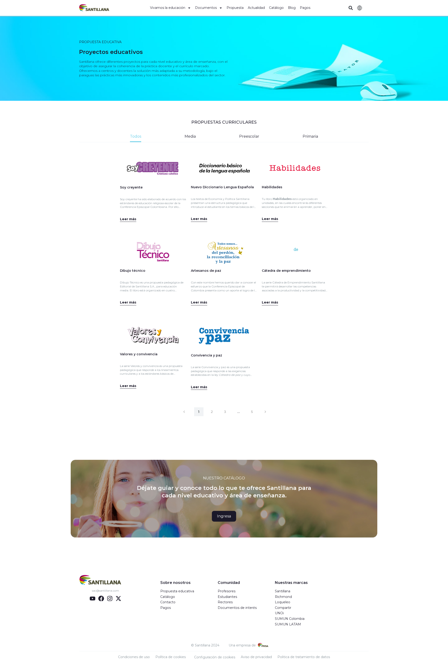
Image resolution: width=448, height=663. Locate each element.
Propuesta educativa (177, 591)
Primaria (310, 136)
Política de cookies (170, 657)
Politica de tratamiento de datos (303, 657)
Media (190, 136)
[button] (350, 8)
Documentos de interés (237, 608)
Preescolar (249, 136)
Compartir (283, 608)
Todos (135, 136)
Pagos (305, 8)
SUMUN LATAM (288, 624)
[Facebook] (101, 598)
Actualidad (256, 8)
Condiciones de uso (134, 657)
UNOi (279, 613)
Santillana (282, 591)
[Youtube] (92, 598)
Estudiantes (227, 597)
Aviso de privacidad (256, 657)
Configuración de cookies (214, 657)
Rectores (225, 602)
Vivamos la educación (167, 8)
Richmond (283, 597)
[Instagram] (110, 598)
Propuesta (235, 8)
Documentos (206, 8)
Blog (292, 8)
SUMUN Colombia (289, 619)
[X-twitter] (118, 598)
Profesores (226, 591)
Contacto (167, 602)
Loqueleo (282, 602)
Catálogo (276, 8)
